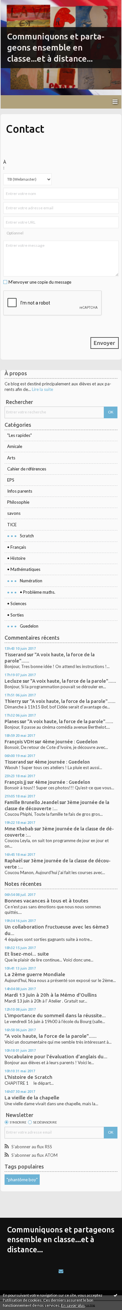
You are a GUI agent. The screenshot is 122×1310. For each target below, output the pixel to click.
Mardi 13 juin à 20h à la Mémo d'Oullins (51, 995)
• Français (16, 547)
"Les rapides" (19, 435)
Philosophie (18, 502)
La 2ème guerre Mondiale (35, 974)
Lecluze (13, 681)
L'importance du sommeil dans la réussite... (55, 1015)
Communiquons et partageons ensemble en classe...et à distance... (55, 47)
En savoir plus (73, 1305)
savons (13, 513)
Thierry (13, 701)
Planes (12, 721)
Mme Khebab (19, 828)
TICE (12, 524)
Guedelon (29, 626)
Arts (11, 457)
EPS (10, 480)
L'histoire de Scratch (28, 1077)
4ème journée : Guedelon (70, 741)
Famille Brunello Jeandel (32, 802)
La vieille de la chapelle (32, 1097)
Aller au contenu (18, 4)
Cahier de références (26, 468)
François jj (15, 782)
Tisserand (15, 654)
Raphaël (13, 860)
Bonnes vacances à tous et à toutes (46, 900)
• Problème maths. (37, 592)
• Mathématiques (23, 569)
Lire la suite (42, 389)
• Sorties (15, 615)
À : (4, 164)
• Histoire (16, 558)
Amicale (14, 446)
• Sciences (16, 603)
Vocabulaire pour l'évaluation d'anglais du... (56, 1056)
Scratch (27, 535)
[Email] (61, 1271)
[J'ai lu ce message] (115, 1295)
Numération (31, 580)
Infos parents (19, 491)
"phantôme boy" (22, 1179)
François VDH (19, 741)
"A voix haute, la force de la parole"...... (73, 681)
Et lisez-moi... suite (27, 954)
